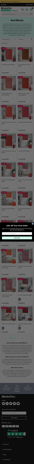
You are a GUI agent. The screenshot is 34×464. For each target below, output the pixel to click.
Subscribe (17, 237)
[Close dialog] (32, 223)
